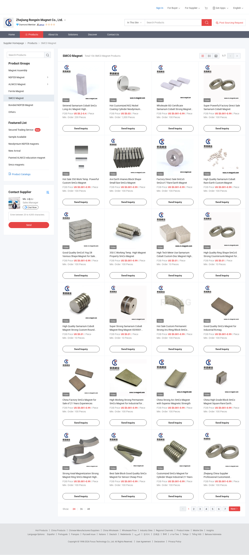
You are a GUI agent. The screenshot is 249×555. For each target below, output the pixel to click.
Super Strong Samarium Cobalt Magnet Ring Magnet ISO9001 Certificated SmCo (126, 330)
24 (74, 509)
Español (51, 534)
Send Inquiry (81, 128)
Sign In (159, 7)
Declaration (159, 541)
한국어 (147, 534)
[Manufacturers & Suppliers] (25, 7)
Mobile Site (198, 530)
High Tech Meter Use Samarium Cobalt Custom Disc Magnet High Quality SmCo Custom (174, 256)
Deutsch (113, 534)
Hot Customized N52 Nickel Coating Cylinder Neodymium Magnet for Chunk (125, 109)
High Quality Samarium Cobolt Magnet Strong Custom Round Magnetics (79, 330)
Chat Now (32, 207)
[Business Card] (47, 192)
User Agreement (143, 541)
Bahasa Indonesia (213, 534)
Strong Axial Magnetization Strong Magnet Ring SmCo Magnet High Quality (81, 477)
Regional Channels (164, 530)
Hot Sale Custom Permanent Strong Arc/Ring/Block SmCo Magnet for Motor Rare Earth (172, 330)
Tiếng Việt (196, 534)
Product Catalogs (21, 174)
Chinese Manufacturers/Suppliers (84, 530)
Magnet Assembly (17, 70)
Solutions (73, 34)
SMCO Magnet (16, 98)
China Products (58, 530)
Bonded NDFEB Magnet (20, 105)
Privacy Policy (174, 541)
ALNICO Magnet (17, 84)
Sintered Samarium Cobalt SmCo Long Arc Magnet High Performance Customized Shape (80, 109)
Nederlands (125, 534)
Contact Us (113, 34)
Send (29, 225)
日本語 (156, 534)
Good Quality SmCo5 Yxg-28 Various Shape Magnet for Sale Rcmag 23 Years (79, 256)
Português (63, 534)
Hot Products (41, 530)
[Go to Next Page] (237, 55)
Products (33, 34)
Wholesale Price (129, 530)
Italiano (102, 534)
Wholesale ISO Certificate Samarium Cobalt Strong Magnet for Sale (174, 109)
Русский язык (89, 534)
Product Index (183, 530)
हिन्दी (165, 534)
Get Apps (220, 7)
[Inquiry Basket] (206, 7)
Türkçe (185, 534)
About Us (53, 34)
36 (81, 508)
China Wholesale (110, 530)
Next (233, 508)
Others (12, 112)
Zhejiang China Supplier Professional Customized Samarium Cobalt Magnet (217, 477)
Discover (92, 34)
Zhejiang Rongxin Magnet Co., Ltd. (39, 20)
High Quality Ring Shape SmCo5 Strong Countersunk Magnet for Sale (220, 256)
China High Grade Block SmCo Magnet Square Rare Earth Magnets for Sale (219, 403)
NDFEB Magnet (16, 77)
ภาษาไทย (174, 534)
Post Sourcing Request (231, 22)
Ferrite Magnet (16, 91)
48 (88, 508)
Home (11, 34)
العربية (137, 534)
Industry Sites (146, 530)
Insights (210, 530)
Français (75, 534)
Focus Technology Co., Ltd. (102, 541)
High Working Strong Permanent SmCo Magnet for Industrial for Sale (126, 403)
